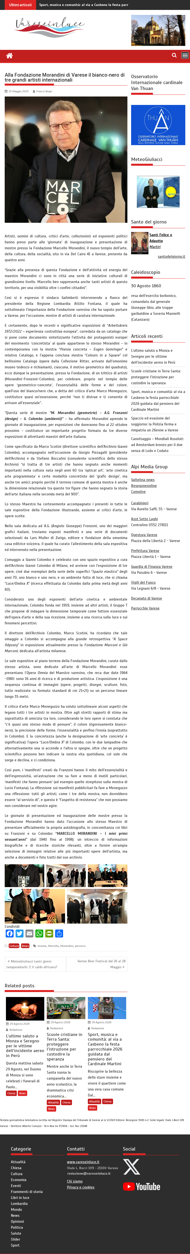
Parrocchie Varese (145, 608)
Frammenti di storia (27, 1192)
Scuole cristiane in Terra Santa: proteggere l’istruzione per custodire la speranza (156, 377)
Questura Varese (144, 535)
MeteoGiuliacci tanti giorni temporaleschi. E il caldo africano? (31, 964)
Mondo (16, 1209)
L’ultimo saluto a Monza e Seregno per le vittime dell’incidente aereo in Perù (153, 356)
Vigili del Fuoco (143, 582)
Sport (15, 1245)
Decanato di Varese (146, 598)
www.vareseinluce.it (83, 1162)
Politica (17, 1227)
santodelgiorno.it (171, 256)
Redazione (15, 1029)
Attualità (53, 1102)
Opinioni (17, 1221)
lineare (42, 946)
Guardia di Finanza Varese (151, 566)
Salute (16, 1233)
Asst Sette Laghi (144, 519)
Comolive (138, 491)
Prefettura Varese (145, 550)
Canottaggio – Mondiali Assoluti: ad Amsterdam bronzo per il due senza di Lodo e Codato (157, 445)
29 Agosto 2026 (19, 1024)
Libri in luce (20, 1197)
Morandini (66, 946)
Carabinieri (139, 503)
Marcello (53, 946)
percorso (80, 946)
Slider (15, 1239)
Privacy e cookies (81, 1187)
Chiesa (11, 1093)
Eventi (16, 1186)
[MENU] (185, 55)
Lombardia (19, 1203)
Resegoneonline (144, 485)
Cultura (14, 946)
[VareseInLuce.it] (9, 55)
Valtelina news (143, 480)
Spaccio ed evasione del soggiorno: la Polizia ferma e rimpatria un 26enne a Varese (154, 424)
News (25, 946)
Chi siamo (75, 1181)
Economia (18, 1180)
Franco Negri (44, 91)
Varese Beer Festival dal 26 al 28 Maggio (101, 964)
